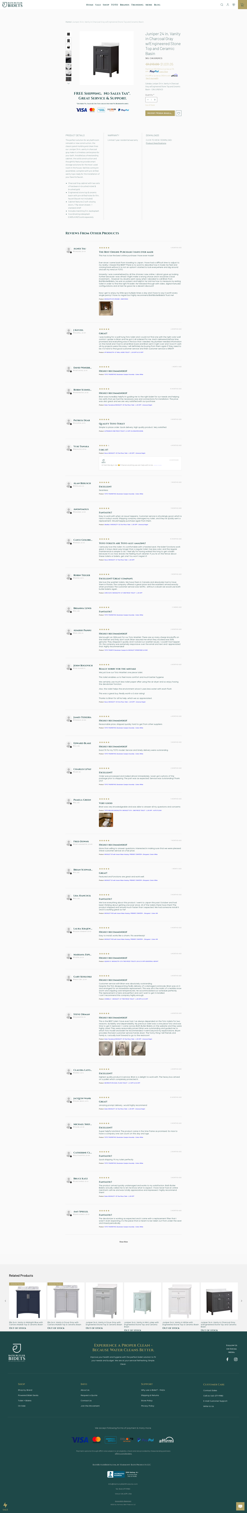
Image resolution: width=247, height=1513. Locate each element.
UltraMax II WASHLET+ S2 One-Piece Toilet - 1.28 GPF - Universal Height (126, 524)
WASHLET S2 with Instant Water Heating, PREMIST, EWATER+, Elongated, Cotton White (131, 880)
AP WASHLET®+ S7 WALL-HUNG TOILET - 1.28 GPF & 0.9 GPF (123, 352)
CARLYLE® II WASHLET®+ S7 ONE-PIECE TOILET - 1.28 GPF (123, 593)
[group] (123, 1307)
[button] (242, 4)
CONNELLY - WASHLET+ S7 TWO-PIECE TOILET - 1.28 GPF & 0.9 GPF (126, 999)
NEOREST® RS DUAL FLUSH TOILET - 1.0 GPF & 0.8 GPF (122, 1083)
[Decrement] (147, 99)
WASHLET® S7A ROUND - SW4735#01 (116, 299)
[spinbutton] (151, 99)
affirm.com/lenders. (123, 1454)
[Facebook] (227, 1359)
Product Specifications (156, 143)
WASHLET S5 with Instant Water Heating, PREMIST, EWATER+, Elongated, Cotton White (131, 854)
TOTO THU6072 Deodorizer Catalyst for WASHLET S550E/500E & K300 (126, 650)
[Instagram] (235, 1359)
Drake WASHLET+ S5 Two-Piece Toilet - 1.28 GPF (119, 1196)
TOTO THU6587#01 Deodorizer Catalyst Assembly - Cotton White (123, 374)
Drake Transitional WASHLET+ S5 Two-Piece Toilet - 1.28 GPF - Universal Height (128, 405)
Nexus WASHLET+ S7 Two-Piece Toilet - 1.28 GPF (119, 560)
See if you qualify (152, 78)
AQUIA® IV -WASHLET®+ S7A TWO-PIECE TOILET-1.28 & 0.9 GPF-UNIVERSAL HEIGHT (131, 961)
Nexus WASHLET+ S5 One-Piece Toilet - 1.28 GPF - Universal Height (124, 702)
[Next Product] (241, 1300)
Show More (158, 465)
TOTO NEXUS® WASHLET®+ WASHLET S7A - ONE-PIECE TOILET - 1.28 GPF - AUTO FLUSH (132, 810)
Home (68, 22)
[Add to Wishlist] (179, 113)
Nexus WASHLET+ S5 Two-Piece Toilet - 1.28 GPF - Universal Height (124, 453)
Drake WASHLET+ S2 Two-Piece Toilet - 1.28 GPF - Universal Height (124, 1109)
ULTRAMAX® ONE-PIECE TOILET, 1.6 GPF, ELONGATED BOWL (123, 431)
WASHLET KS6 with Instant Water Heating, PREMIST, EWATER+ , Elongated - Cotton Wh (131, 913)
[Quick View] (104, 1300)
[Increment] (155, 99)
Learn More (163, 71)
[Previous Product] (5, 1300)
